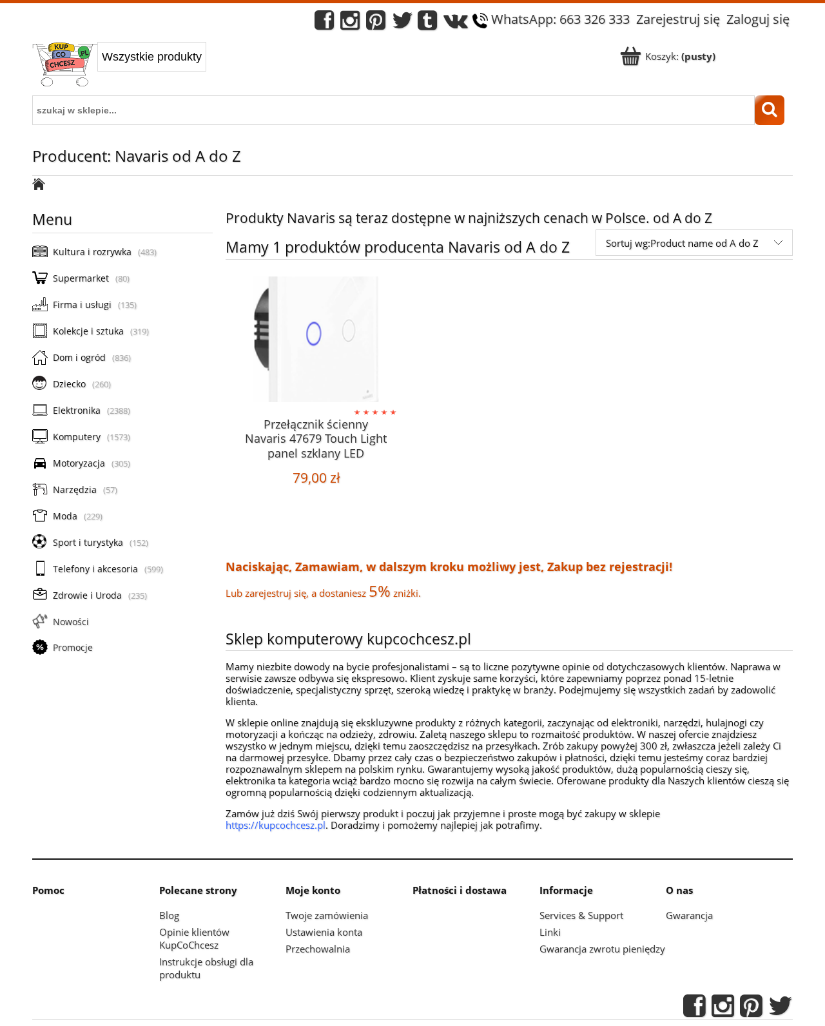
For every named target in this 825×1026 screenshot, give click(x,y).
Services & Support (581, 915)
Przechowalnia (318, 948)
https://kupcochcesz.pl (275, 824)
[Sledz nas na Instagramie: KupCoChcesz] (350, 23)
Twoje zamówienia (327, 915)
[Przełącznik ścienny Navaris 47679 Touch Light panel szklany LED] (315, 340)
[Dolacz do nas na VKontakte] (455, 23)
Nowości (71, 621)
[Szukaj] (769, 110)
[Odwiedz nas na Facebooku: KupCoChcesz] (324, 23)
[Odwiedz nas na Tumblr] (427, 23)
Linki (550, 931)
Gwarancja (689, 915)
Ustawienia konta (324, 931)
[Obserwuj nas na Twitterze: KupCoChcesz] (402, 23)
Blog (169, 915)
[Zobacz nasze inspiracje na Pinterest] (375, 23)
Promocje (73, 647)
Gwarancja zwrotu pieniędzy (602, 948)
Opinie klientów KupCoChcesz (194, 938)
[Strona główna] (64, 66)
